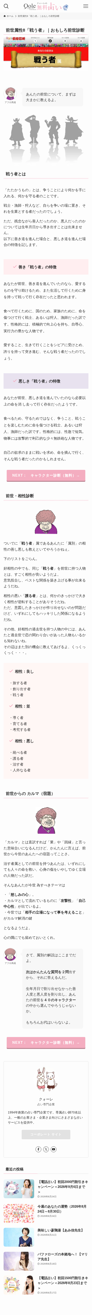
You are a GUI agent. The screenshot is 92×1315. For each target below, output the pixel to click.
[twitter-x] (46, 1149)
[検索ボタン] (6, 6)
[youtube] (53, 1149)
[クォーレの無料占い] (46, 6)
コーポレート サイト (46, 1134)
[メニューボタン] (85, 6)
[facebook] (38, 1149)
